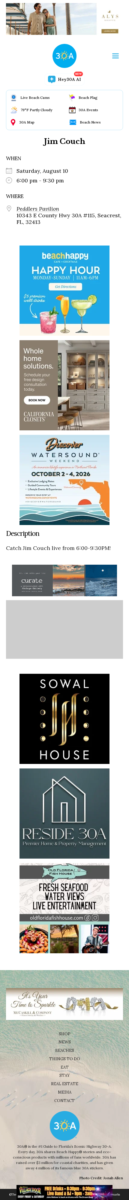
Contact (64, 1100)
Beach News (90, 122)
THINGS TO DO (64, 1058)
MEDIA (64, 1092)
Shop (64, 1034)
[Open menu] (115, 55)
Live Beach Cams (35, 97)
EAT (65, 1067)
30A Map (26, 122)
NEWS (64, 1042)
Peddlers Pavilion (37, 209)
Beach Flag (88, 97)
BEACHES (64, 1050)
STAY (64, 1075)
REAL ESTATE (64, 1083)
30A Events (88, 110)
